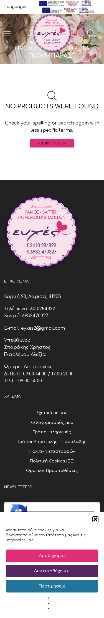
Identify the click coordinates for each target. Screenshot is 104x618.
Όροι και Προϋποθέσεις (52, 470)
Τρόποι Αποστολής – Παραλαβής (52, 441)
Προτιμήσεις (52, 586)
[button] (95, 519)
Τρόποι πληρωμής (52, 432)
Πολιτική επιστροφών (52, 451)
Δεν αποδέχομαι (52, 571)
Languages (15, 7)
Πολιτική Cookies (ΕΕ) (52, 461)
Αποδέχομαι (52, 555)
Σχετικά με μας (52, 413)
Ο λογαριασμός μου (52, 422)
